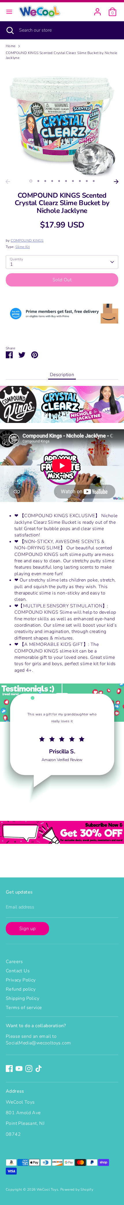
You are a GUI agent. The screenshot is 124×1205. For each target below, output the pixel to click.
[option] (62, 120)
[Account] (97, 9)
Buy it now (62, 297)
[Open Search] (9, 30)
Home (11, 46)
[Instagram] (28, 1068)
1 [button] (30, 181)
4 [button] (52, 181)
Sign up (27, 928)
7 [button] (73, 181)
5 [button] (59, 181)
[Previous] (7, 181)
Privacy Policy (21, 980)
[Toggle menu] (9, 12)
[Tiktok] (38, 1068)
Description (62, 374)
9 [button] (87, 181)
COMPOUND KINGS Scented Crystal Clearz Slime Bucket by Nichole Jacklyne (61, 55)
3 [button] (45, 181)
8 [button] (80, 181)
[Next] (116, 181)
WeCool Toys (47, 1189)
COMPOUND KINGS (27, 240)
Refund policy (20, 989)
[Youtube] (19, 1068)
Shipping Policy (22, 998)
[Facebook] (9, 1068)
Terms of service (24, 1007)
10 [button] (94, 181)
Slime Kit (22, 247)
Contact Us (18, 971)
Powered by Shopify (76, 1189)
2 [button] (38, 181)
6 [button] (66, 181)
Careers (14, 961)
